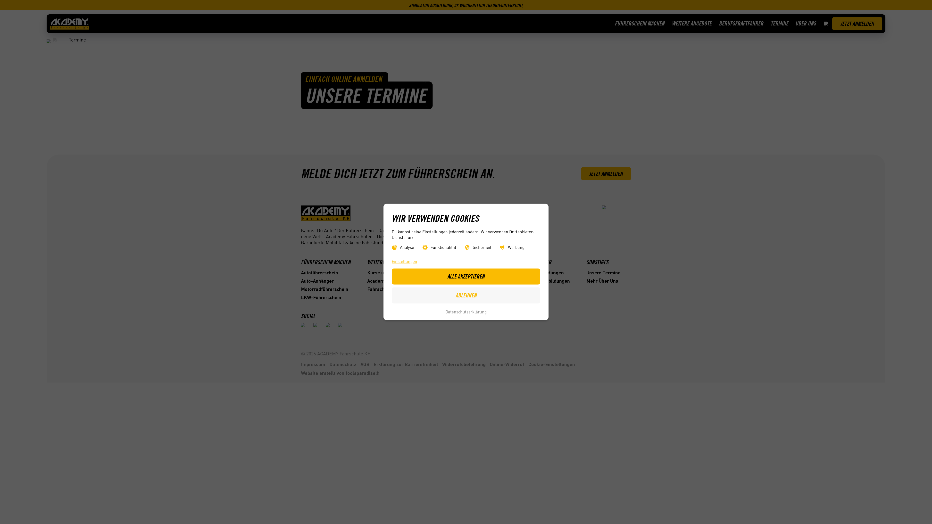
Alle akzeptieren (466, 276)
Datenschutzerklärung (466, 311)
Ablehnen (466, 295)
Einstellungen (404, 261)
